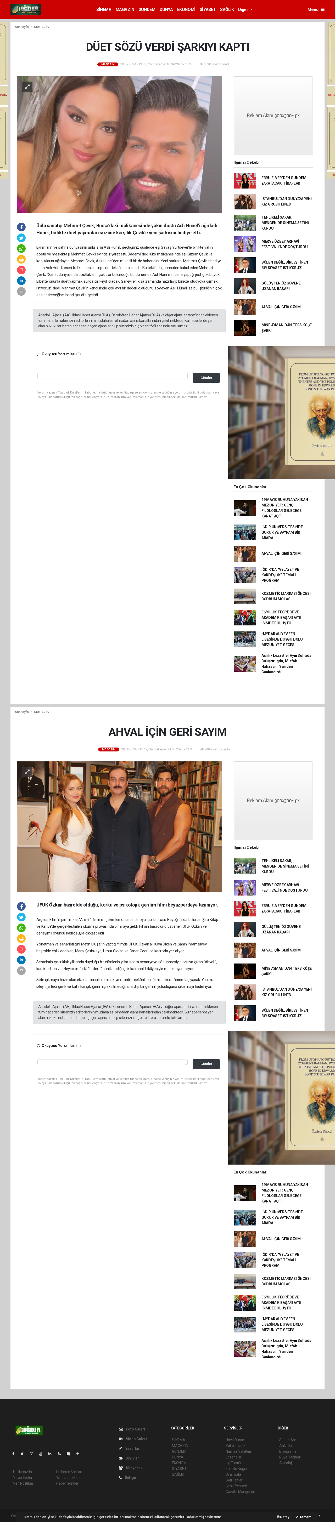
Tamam (305, 1517)
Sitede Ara (287, 1440)
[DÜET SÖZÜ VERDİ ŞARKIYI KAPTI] (119, 144)
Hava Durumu (237, 1440)
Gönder (206, 378)
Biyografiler (288, 1451)
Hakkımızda (22, 1472)
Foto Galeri (135, 1429)
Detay (284, 1517)
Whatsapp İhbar (69, 1477)
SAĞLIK (227, 9)
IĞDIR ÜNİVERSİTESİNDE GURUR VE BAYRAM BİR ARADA (282, 532)
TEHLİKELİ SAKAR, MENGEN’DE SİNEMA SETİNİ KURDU (285, 222)
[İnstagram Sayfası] (33, 1454)
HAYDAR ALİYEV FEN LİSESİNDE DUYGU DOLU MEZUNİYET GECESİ (282, 639)
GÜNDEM (146, 9)
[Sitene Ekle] (79, 1454)
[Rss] (61, 1454)
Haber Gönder (67, 1483)
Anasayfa (22, 27)
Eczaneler (234, 1457)
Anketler (286, 1446)
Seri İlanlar (234, 1480)
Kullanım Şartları (69, 1472)
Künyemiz (134, 1468)
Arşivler (132, 1458)
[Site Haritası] (71, 1454)
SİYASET (208, 9)
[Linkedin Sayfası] (52, 1454)
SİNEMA (103, 9)
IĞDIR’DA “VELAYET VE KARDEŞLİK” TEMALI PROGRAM (280, 575)
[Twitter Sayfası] (24, 1454)
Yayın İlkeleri (23, 1477)
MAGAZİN (125, 9)
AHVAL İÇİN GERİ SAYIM (281, 307)
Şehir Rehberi (236, 1486)
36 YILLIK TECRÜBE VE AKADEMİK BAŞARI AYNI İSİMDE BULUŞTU (281, 617)
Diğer (243, 9)
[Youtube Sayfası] (43, 1454)
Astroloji (285, 1463)
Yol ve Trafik (235, 1446)
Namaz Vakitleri (238, 1451)
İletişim (130, 1477)
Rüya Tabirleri (290, 1457)
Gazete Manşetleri (240, 1492)
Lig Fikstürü (235, 1463)
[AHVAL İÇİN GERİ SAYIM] (119, 826)
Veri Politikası (23, 1483)
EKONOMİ (186, 9)
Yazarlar (132, 1448)
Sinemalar (234, 1474)
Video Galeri (136, 1439)
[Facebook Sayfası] (15, 1454)
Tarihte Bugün (237, 1469)
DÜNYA (166, 9)
